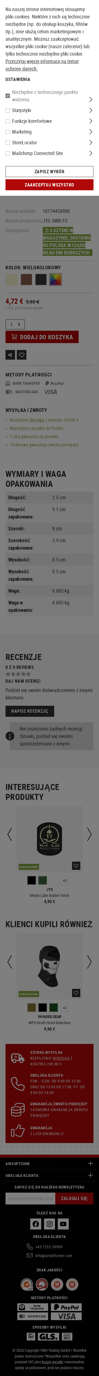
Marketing (22, 131)
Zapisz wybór (50, 172)
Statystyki (21, 110)
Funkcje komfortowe (32, 121)
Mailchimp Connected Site (37, 153)
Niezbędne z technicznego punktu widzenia (45, 96)
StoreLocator (24, 142)
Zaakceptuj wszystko (49, 185)
